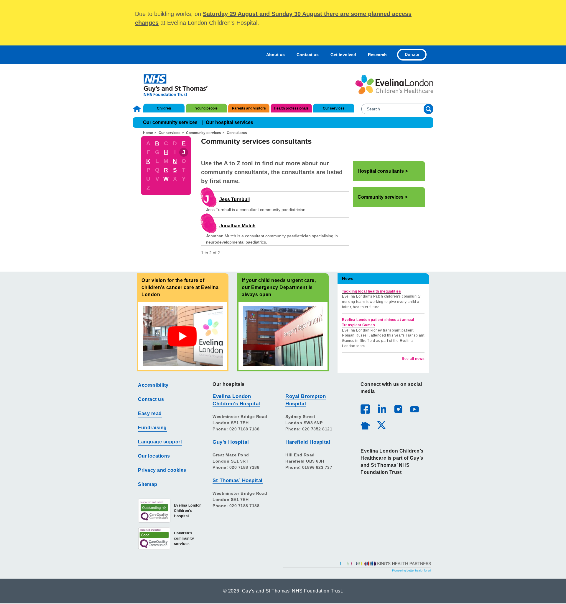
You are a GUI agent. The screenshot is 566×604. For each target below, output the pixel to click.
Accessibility (153, 385)
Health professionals (291, 108)
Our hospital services (229, 122)
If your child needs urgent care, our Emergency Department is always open (279, 287)
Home (137, 108)
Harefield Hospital (307, 442)
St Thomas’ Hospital (238, 480)
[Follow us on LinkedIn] (381, 408)
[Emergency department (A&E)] (283, 335)
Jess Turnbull (234, 199)
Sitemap (147, 484)
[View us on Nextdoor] (365, 424)
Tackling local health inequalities (371, 291)
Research (377, 54)
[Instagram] (398, 408)
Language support (160, 441)
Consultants (237, 133)
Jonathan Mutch (237, 225)
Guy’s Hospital (231, 442)
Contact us (308, 54)
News (347, 278)
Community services (203, 133)
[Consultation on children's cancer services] (183, 335)
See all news (413, 359)
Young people (206, 108)
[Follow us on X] (381, 424)
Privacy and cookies (162, 470)
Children (164, 108)
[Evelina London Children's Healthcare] (394, 84)
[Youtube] (414, 408)
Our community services (170, 122)
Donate (412, 54)
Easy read (150, 413)
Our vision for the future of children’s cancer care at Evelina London (180, 287)
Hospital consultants (381, 171)
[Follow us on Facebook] (365, 409)
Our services (334, 108)
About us (275, 54)
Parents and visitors (249, 108)
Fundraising (152, 427)
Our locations (154, 455)
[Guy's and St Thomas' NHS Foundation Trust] (172, 84)
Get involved (343, 54)
